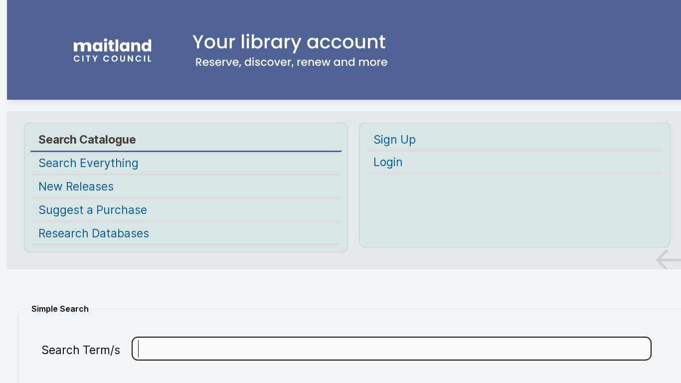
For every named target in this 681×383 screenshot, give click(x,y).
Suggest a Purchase (92, 210)
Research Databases (93, 233)
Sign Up (394, 140)
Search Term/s (80, 350)
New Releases (76, 186)
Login (388, 162)
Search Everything (88, 163)
